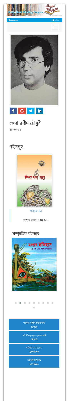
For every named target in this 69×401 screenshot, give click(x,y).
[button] (15, 303)
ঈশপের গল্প (36, 211)
